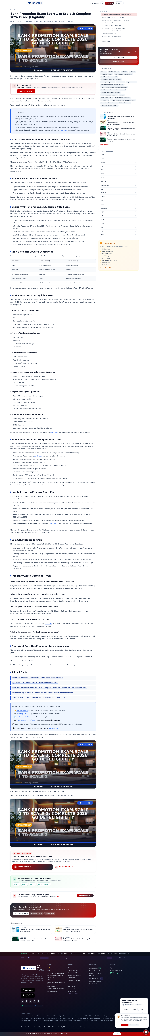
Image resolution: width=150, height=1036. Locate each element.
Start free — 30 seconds (75, 527)
